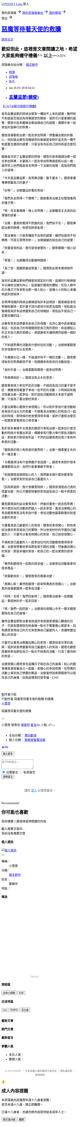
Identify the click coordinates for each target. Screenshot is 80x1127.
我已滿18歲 (9, 1119)
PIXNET (17, 1070)
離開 (21, 1119)
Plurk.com (35, 976)
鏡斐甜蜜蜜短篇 (35, 740)
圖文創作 (32, 64)
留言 (33, 725)
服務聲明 (40, 1074)
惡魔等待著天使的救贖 (31, 29)
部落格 (13, 76)
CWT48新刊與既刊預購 (19, 106)
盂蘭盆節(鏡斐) (24, 97)
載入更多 (8, 753)
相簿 (12, 72)
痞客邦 (25, 725)
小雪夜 (5, 703)
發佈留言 (8, 776)
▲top (4, 746)
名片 (12, 81)
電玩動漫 (30, 735)
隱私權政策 (66, 1070)
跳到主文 (7, 39)
